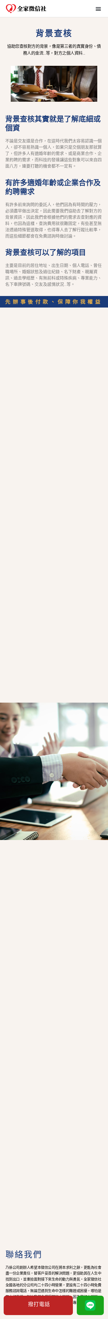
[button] (98, 8)
